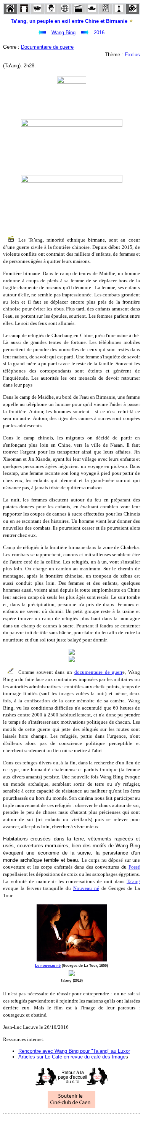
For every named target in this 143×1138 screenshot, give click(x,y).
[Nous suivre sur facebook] (57, 1124)
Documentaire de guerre (47, 47)
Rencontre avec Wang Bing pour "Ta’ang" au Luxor (74, 1051)
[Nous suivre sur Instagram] (86, 1124)
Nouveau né (86, 888)
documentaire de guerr (98, 672)
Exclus (132, 54)
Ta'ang (133, 881)
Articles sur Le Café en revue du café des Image (71, 1057)
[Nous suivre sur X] (71, 1124)
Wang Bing (63, 32)
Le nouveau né (48, 966)
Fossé (134, 867)
